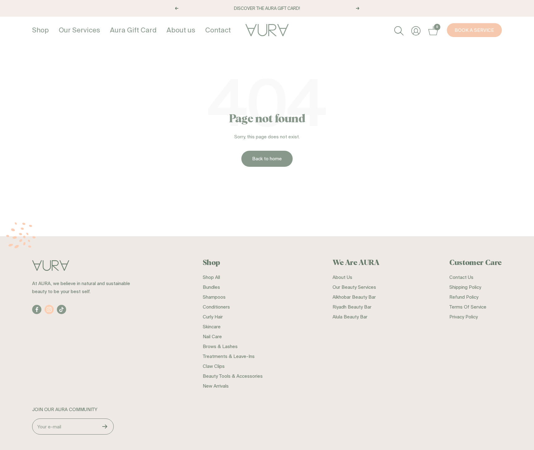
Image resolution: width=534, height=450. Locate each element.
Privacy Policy (463, 316)
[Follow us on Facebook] (36, 309)
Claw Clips (214, 366)
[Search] (398, 30)
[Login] (415, 30)
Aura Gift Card (133, 30)
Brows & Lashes (220, 346)
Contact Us (461, 277)
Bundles (211, 287)
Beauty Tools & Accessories (233, 376)
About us (181, 30)
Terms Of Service (467, 306)
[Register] (105, 426)
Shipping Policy (465, 287)
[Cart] (432, 30)
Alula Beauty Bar (350, 316)
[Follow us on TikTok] (61, 309)
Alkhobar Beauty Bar (354, 297)
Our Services (79, 30)
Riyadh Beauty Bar (352, 306)
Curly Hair (213, 316)
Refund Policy (463, 297)
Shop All (211, 277)
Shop (40, 30)
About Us (342, 277)
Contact (218, 30)
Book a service (474, 30)
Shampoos (214, 297)
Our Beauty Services (354, 287)
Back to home (267, 158)
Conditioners (216, 306)
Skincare (212, 326)
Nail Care (212, 336)
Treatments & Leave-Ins (229, 356)
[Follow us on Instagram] (49, 309)
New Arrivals (216, 386)
